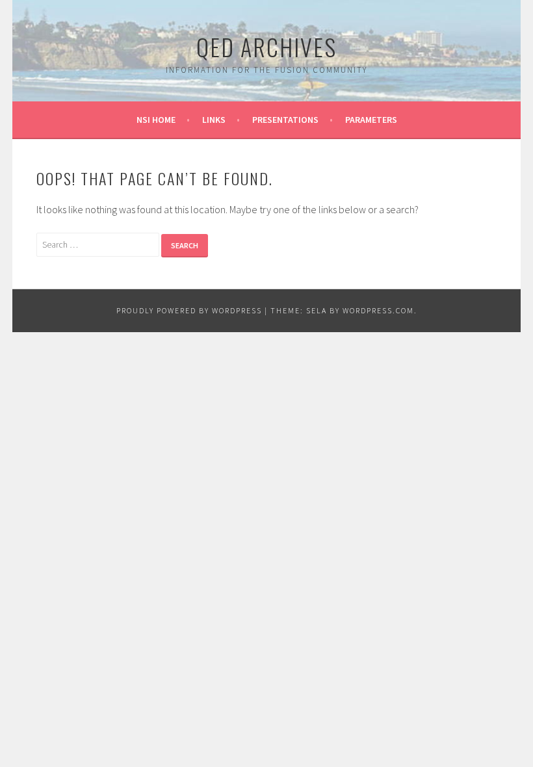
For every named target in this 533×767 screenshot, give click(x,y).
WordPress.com (378, 310)
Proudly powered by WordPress (189, 310)
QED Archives (266, 46)
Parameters (371, 119)
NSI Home (156, 119)
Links (214, 119)
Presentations (285, 119)
